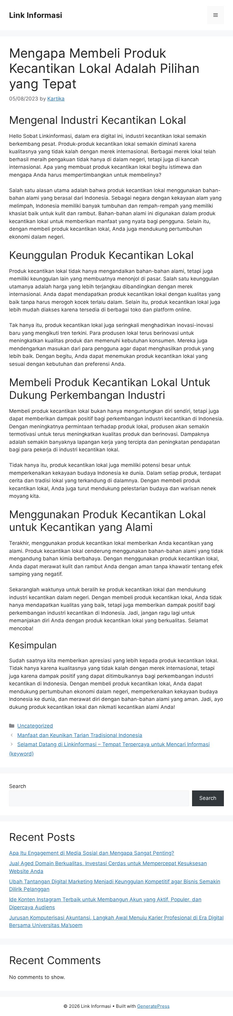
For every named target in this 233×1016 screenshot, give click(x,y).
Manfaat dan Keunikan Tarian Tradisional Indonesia (79, 735)
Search (17, 786)
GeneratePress (153, 1006)
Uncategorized (35, 726)
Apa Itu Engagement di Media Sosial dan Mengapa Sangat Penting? (91, 853)
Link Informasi (35, 15)
